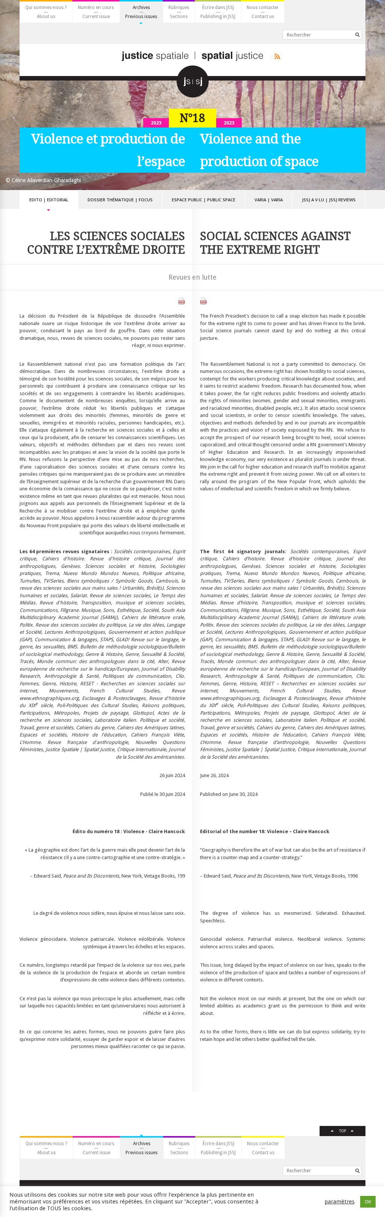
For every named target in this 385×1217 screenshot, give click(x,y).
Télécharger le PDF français (181, 301)
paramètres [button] (339, 1201)
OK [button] (368, 1202)
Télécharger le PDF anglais (203, 301)
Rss (276, 56)
